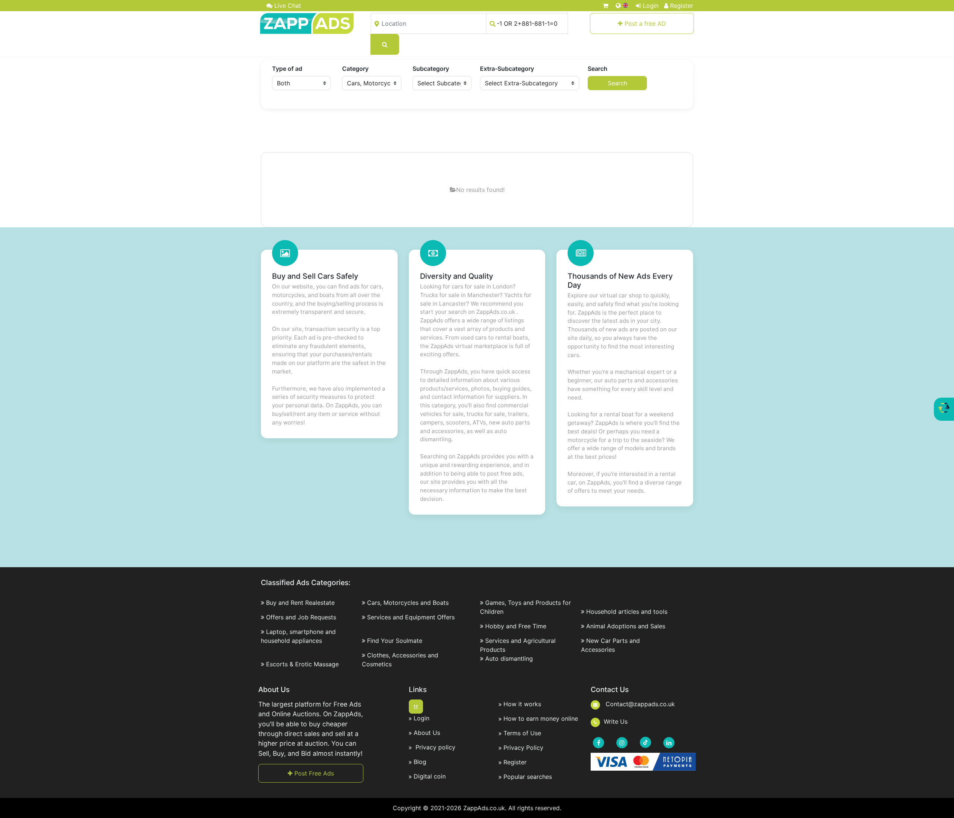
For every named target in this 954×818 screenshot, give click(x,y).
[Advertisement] (477, 131)
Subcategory (431, 68)
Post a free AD (644, 23)
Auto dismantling (509, 658)
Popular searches (527, 776)
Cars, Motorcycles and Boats (408, 602)
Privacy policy (434, 747)
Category (355, 68)
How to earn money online (540, 718)
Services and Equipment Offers (411, 617)
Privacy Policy (523, 747)
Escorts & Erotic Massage (302, 664)
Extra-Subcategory (507, 68)
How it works (522, 704)
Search (597, 68)
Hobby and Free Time (515, 626)
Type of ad (287, 68)
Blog (420, 761)
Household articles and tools (626, 611)
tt (416, 706)
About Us (427, 732)
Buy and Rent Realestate (300, 602)
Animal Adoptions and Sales (625, 626)
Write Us (616, 721)
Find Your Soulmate (394, 640)
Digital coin (430, 776)
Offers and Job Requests (301, 617)
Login (650, 5)
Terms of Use (522, 733)
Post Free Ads (313, 773)
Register (681, 5)
